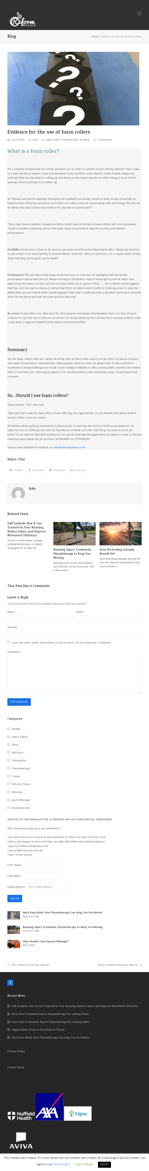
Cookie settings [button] (83, 1164)
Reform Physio (21, 784)
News (15, 745)
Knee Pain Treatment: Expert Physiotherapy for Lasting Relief (50, 1022)
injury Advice (53, 140)
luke (35, 140)
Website (12, 628)
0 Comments (105, 140)
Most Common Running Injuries (118, 965)
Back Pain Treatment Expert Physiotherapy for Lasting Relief (50, 1014)
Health (16, 729)
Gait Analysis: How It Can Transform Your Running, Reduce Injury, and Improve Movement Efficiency (26, 530)
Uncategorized (21, 808)
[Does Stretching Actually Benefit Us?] (121, 534)
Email (80, 612)
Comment (14, 652)
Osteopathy (19, 761)
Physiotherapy (70, 140)
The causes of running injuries (28, 965)
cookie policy (61, 1164)
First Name (14, 865)
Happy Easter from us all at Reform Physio (38, 1030)
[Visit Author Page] (18, 494)
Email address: (16, 887)
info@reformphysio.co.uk (69, 448)
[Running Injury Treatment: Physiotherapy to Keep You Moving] (74, 534)
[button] (139, 13)
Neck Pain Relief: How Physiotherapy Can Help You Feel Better (51, 1038)
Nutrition (17, 753)
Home (95, 37)
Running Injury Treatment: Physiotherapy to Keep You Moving (72, 554)
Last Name (13, 876)
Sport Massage (21, 800)
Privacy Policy (16, 1052)
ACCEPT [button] (104, 1165)
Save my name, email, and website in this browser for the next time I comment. (62, 643)
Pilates (16, 777)
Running (84, 140)
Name (12, 612)
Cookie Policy (15, 1068)
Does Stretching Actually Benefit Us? (117, 552)
